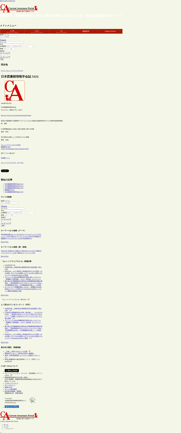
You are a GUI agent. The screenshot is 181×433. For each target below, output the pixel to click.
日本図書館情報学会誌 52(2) (14, 184)
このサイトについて (11, 383)
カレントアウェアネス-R (9, 145)
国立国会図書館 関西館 (13, 391)
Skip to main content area (7, 1)
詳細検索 (3, 40)
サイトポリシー (10, 385)
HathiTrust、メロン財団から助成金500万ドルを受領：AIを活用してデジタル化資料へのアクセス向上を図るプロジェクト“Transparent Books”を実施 (23, 273)
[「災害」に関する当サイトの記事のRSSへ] (29, 351)
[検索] (1, 205)
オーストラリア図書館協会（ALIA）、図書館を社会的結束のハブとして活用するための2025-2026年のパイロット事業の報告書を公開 (23, 289)
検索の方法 (8, 387)
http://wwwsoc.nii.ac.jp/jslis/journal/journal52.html (16, 115)
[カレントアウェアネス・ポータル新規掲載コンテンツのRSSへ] (11, 375)
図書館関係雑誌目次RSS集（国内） (17, 377)
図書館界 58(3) (9, 190)
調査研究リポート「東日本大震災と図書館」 (20, 353)
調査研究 (85, 31)
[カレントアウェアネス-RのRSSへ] (28, 299)
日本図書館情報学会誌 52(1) (14, 186)
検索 (2, 59)
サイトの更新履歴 (11, 389)
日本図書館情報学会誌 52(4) (14, 188)
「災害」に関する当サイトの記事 (16, 351)
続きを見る (4, 242)
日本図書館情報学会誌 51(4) (14, 192)
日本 (19, 145)
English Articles (110, 31)
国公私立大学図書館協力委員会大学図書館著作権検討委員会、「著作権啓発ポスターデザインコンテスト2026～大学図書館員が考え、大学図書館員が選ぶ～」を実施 (23, 283)
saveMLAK (8, 361)
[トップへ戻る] (1, 432)
